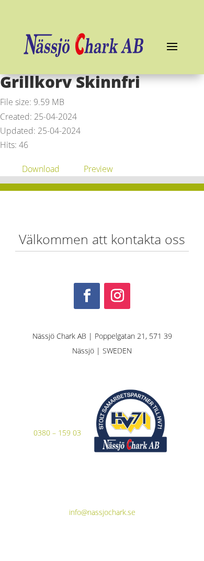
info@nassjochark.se (102, 512)
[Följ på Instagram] (117, 296)
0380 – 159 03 (57, 433)
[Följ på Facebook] (87, 296)
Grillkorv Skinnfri (70, 82)
